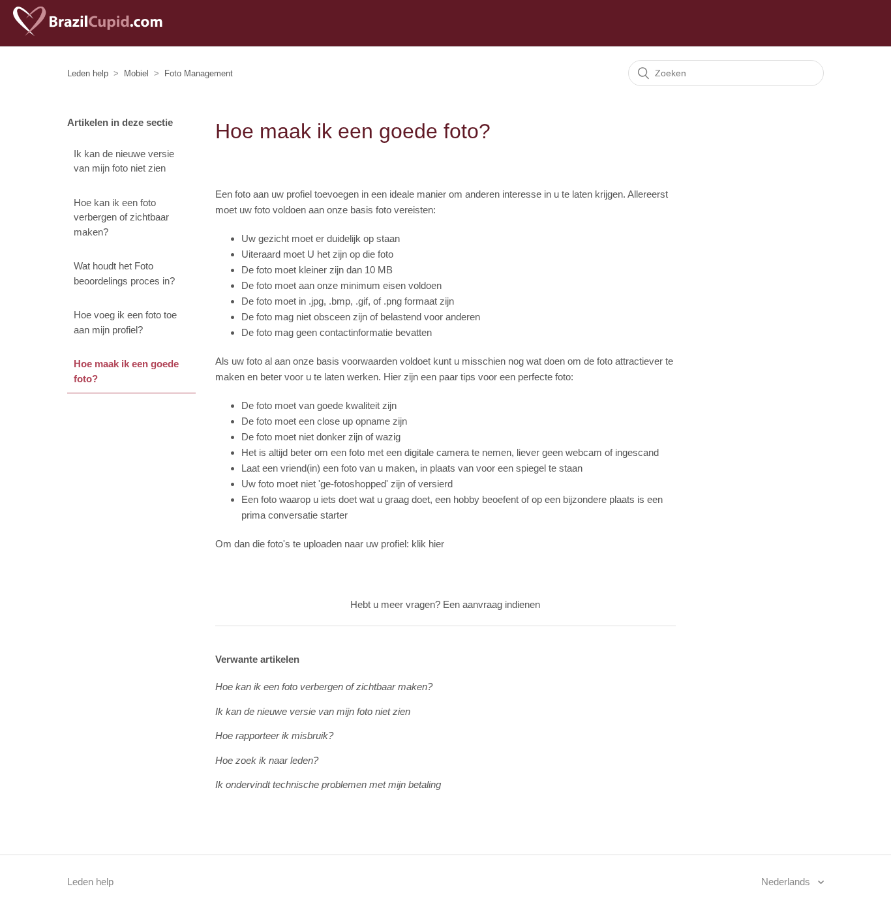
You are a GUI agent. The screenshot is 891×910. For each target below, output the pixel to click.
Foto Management (198, 73)
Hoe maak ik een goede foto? (126, 371)
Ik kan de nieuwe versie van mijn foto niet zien (124, 161)
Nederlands (787, 881)
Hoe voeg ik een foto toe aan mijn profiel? (125, 322)
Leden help (87, 73)
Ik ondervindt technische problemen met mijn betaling (328, 784)
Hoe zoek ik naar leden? (266, 760)
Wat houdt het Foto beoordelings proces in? (124, 273)
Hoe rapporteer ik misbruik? (274, 735)
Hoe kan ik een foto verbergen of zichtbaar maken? (121, 217)
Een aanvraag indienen (491, 604)
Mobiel (136, 73)
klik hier (428, 543)
